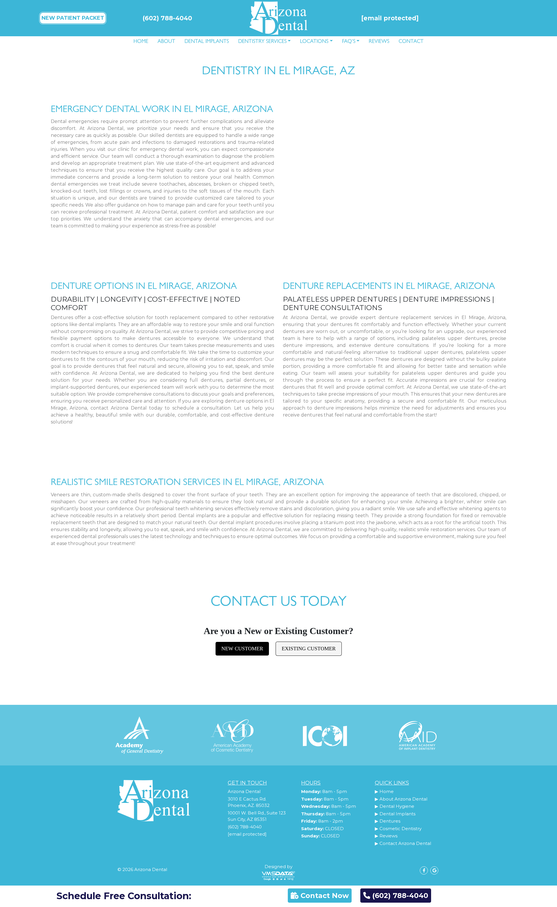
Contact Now (324, 895)
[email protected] (247, 834)
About (166, 42)
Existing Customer (309, 648)
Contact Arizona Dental (405, 843)
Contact (411, 42)
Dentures (389, 821)
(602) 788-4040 (167, 18)
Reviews (379, 42)
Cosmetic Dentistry (400, 828)
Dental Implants (207, 42)
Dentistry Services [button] (262, 42)
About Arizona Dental (403, 799)
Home (140, 42)
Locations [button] (314, 42)
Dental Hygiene (396, 806)
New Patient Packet (72, 18)
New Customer (242, 648)
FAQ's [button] (348, 42)
